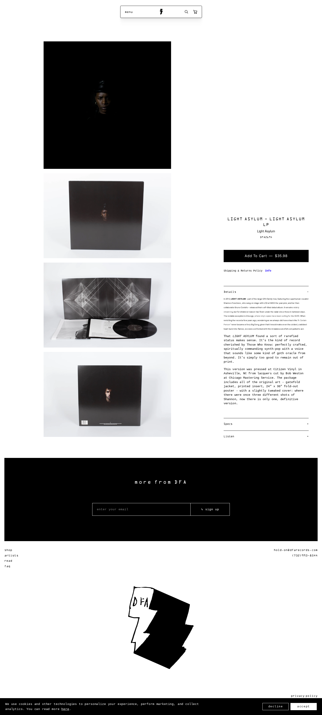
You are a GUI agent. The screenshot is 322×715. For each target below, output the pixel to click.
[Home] (161, 12)
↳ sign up (210, 509)
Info (268, 270)
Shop (8, 549)
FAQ (7, 566)
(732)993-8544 (305, 555)
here (65, 709)
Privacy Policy (304, 695)
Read (8, 560)
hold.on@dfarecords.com (296, 549)
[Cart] (195, 12)
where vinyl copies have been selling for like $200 (277, 316)
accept (303, 706)
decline (275, 706)
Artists (11, 555)
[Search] (186, 12)
